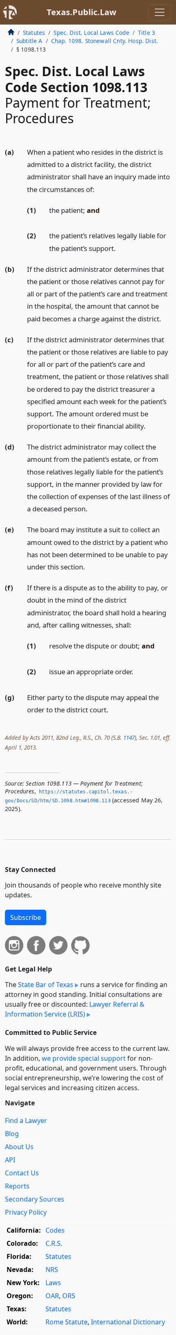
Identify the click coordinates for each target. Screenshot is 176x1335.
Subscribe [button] (25, 917)
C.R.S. (53, 1243)
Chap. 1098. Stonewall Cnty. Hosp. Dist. (104, 41)
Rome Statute (66, 1321)
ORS (68, 1295)
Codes (55, 1230)
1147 (129, 737)
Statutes (34, 32)
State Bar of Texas (45, 984)
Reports (17, 1185)
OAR (52, 1295)
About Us (19, 1146)
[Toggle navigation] (159, 12)
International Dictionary (128, 1321)
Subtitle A (29, 41)
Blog (12, 1133)
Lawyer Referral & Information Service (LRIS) (74, 1009)
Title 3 (146, 32)
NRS (51, 1269)
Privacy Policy (26, 1212)
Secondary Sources (34, 1199)
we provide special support (84, 1058)
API (10, 1159)
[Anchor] (99, 188)
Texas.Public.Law (81, 12)
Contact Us (22, 1172)
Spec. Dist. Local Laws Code (91, 32)
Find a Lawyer (26, 1120)
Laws (53, 1282)
